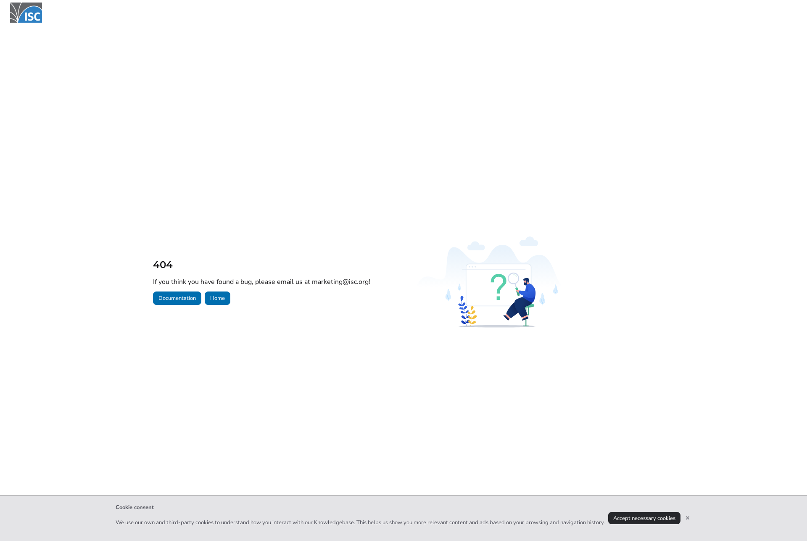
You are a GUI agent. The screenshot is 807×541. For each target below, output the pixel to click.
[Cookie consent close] (687, 518)
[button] (788, 520)
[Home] (26, 13)
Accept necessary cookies (644, 518)
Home (217, 298)
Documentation (177, 298)
